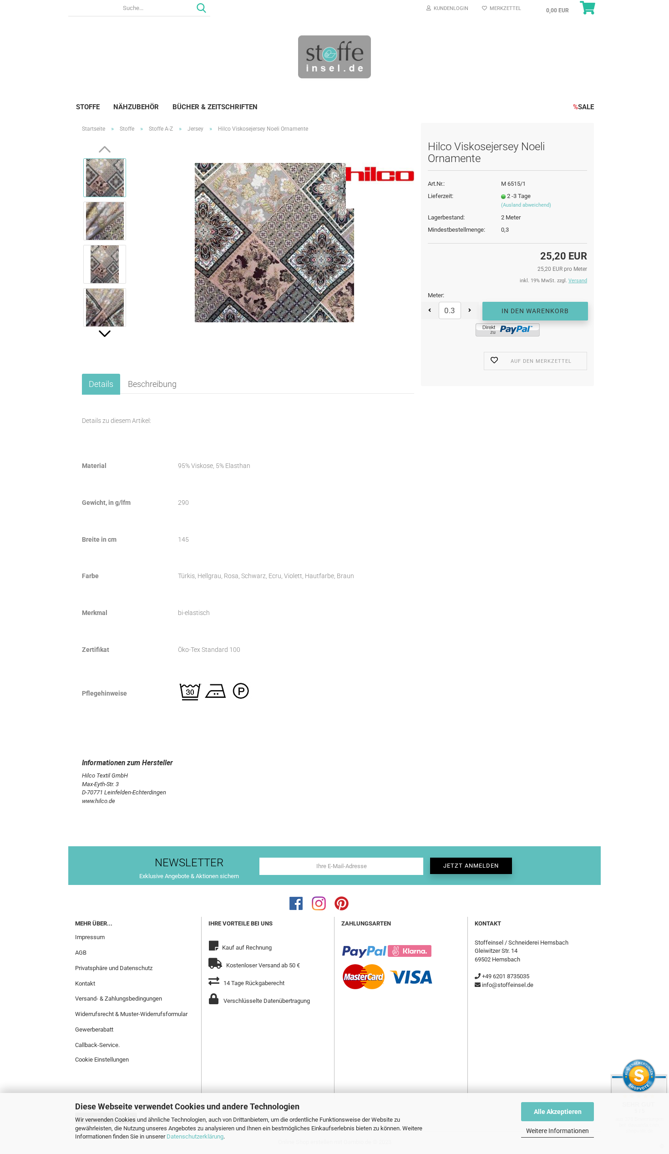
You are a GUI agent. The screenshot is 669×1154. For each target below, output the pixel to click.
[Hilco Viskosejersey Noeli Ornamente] (274, 242)
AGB (80, 952)
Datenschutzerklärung (195, 1136)
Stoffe (88, 107)
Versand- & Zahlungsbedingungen (118, 998)
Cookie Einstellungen (102, 1059)
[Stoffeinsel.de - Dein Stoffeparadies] (334, 56)
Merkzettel (504, 8)
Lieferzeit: (440, 196)
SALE (583, 107)
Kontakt (85, 983)
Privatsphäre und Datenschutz (113, 968)
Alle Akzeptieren (558, 1111)
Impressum (90, 937)
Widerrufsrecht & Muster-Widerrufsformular (131, 1014)
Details (101, 384)
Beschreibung (152, 384)
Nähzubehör (136, 107)
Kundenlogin (449, 8)
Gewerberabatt (94, 1029)
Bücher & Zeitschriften (215, 107)
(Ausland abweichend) (526, 205)
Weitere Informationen (557, 1130)
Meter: (436, 295)
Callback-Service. (97, 1045)
